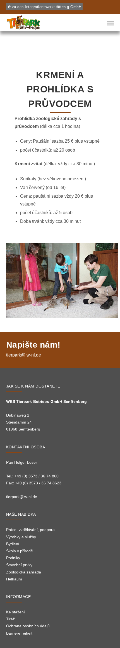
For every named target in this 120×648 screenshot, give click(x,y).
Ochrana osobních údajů (28, 626)
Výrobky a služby (21, 537)
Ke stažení (15, 612)
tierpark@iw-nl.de (23, 355)
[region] (62, 280)
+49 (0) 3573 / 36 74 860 (37, 476)
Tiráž (10, 619)
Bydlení (12, 544)
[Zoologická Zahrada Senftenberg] (23, 22)
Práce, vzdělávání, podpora (30, 529)
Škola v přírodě (19, 551)
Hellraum (14, 579)
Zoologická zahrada (23, 572)
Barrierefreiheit (19, 633)
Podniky (13, 558)
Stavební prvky (19, 565)
